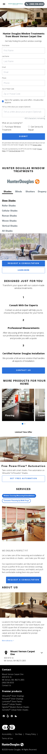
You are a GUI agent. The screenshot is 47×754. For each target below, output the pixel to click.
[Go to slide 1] (22, 424)
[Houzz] (16, 716)
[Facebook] (4, 716)
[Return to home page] (15, 4)
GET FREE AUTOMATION (23, 479)
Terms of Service (14, 151)
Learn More (23, 270)
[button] (4, 4)
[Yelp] (8, 716)
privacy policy (37, 145)
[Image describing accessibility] (8, 727)
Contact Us (23, 370)
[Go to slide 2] (24, 423)
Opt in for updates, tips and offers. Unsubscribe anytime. (24, 101)
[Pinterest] (12, 716)
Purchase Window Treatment (11, 128)
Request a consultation (23, 580)
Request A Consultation (23, 263)
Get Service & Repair (35, 128)
